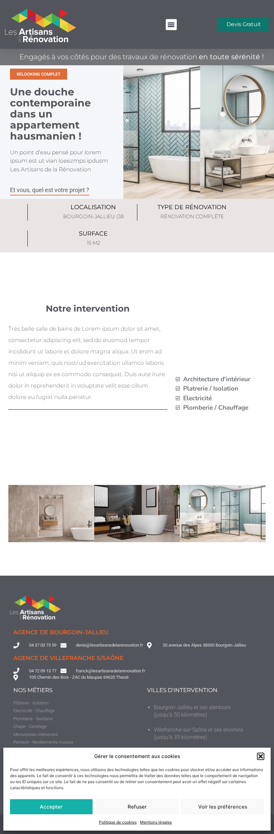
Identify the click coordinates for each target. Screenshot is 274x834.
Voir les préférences (222, 807)
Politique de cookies (118, 822)
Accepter (51, 807)
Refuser (137, 807)
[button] (260, 756)
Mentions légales (156, 822)
